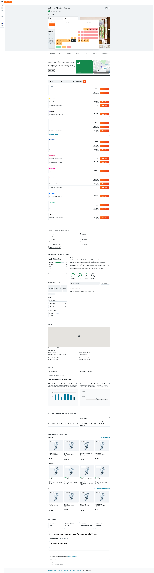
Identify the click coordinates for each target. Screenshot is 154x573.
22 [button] (75, 37)
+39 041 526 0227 (52, 14)
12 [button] (66, 35)
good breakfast (64, 285)
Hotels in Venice (73, 545)
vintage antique (52, 293)
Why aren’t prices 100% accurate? (57, 564)
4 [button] (63, 32)
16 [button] (57, 37)
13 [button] (69, 35)
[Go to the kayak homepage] (8, 2)
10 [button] (60, 35)
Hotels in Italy (66, 570)
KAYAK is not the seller (54, 559)
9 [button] (57, 35)
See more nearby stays (105, 437)
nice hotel (51, 288)
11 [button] (63, 35)
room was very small (58, 291)
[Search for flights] (2, 5)
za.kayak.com (50, 570)
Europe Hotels (60, 570)
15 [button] (84, 35)
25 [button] (63, 40)
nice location (57, 285)
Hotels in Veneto (72, 570)
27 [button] (69, 40)
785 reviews (58, 11)
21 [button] (72, 37)
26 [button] (66, 40)
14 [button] (72, 35)
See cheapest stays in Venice (104, 463)
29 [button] (75, 40)
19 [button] (66, 37)
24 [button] (60, 40)
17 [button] (60, 37)
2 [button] (57, 32)
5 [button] (66, 32)
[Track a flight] (2, 16)
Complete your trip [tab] (54, 538)
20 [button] (69, 37)
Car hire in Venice (54, 545)
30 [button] (57, 43)
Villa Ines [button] (66, 504)
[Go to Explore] (2, 14)
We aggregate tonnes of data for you (57, 562)
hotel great (56, 288)
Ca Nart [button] (65, 453)
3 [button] (60, 32)
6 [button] (69, 32)
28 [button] (72, 40)
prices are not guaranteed (72, 556)
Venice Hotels (79, 570)
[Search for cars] (2, 10)
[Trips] (2, 20)
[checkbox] (54, 314)
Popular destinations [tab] (64, 538)
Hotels (55, 570)
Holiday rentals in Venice (93, 545)
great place (51, 291)
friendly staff (51, 285)
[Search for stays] (2, 8)
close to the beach (63, 288)
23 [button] (57, 40)
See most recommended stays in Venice (102, 488)
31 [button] (60, 43)
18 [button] (63, 37)
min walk (65, 291)
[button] (2, 2)
